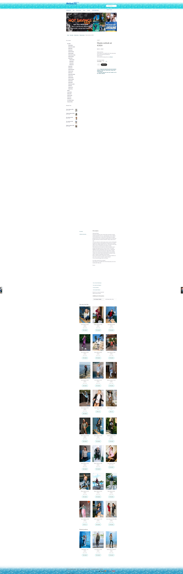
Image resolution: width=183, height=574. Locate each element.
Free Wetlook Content (70, 100)
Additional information (82, 234)
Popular (68, 90)
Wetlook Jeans (103, 70)
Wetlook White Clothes (71, 74)
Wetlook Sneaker (82, 35)
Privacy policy (87, 569)
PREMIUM (68, 10)
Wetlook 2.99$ (69, 93)
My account (78, 10)
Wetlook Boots (71, 61)
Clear (106, 61)
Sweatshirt (112, 72)
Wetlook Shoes (76, 35)
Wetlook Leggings (70, 53)
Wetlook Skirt (70, 48)
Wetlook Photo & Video (71, 569)
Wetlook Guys (69, 98)
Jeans (107, 72)
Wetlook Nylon (70, 88)
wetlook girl (103, 73)
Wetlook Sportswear (71, 69)
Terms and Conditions (95, 569)
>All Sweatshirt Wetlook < (97, 289)
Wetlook (100, 73)
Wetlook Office (70, 82)
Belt (99, 72)
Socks (109, 72)
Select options (85, 385)
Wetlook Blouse (70, 45)
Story (84, 10)
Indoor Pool (104, 72)
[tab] (84, 231)
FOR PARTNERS (95, 10)
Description (81, 231)
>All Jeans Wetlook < (96, 287)
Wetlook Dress (70, 67)
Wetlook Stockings (71, 56)
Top (73, 10)
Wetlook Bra (99, 70)
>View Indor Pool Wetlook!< (97, 285)
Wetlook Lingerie (70, 77)
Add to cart (104, 64)
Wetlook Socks (71, 64)
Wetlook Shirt (70, 66)
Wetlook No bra (70, 87)
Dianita (101, 72)
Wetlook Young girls (100, 71)
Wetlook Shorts (70, 80)
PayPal (88, 10)
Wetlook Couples (69, 95)
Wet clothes (71, 35)
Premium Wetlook (70, 101)
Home (68, 35)
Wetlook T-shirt (113, 70)
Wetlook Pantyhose (71, 51)
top (114, 72)
